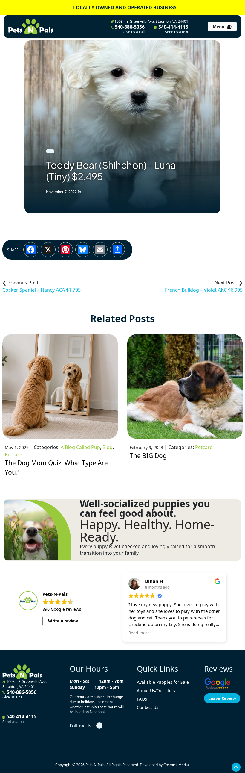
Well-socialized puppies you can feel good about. (145, 508)
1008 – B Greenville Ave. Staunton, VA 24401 (151, 21)
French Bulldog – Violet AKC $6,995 (204, 290)
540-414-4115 (172, 29)
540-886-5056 (129, 29)
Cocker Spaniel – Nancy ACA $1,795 (41, 290)
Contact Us (147, 707)
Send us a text (176, 32)
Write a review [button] (63, 621)
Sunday (77, 687)
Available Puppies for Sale (163, 682)
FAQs (142, 699)
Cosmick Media (176, 764)
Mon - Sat (79, 681)
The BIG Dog (148, 455)
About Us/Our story (156, 690)
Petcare (13, 454)
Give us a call (134, 32)
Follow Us (80, 725)
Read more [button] (139, 633)
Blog (107, 447)
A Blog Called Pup (80, 447)
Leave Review (222, 698)
